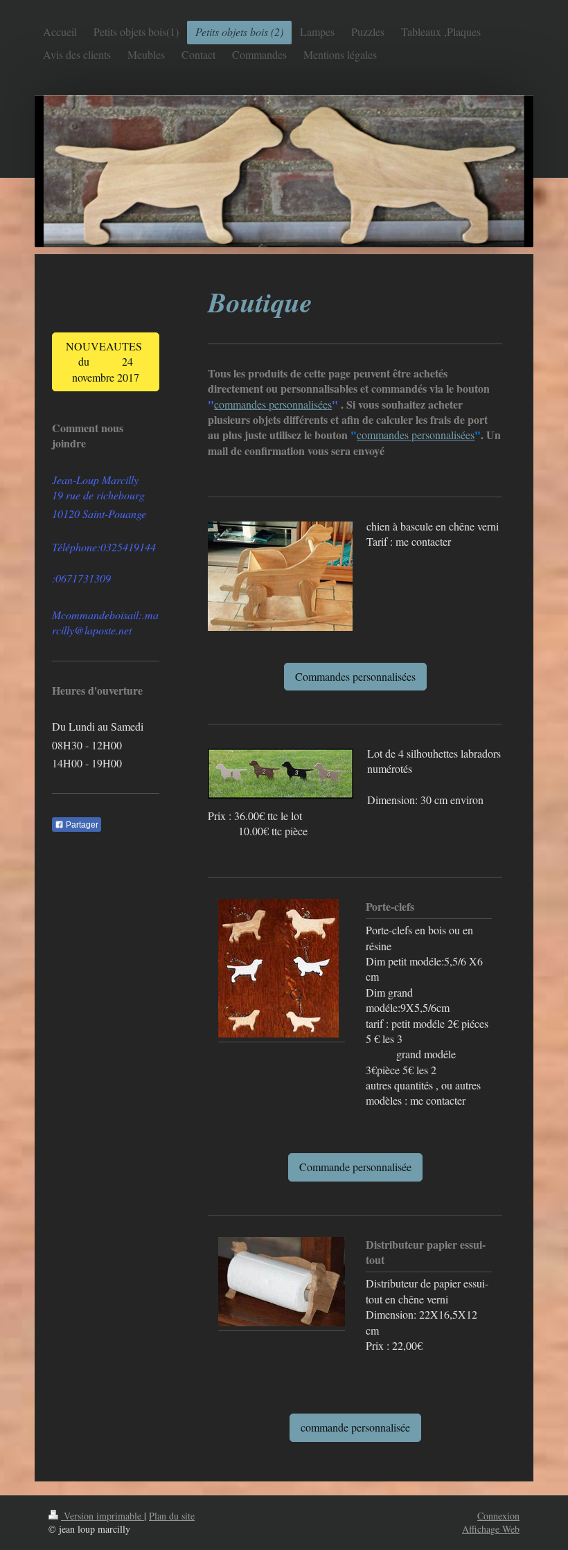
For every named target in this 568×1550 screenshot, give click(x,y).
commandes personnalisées (273, 404)
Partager (81, 825)
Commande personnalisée (355, 1166)
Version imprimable (102, 1515)
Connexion (498, 1515)
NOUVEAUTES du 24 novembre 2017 (105, 361)
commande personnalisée (355, 1427)
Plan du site (172, 1515)
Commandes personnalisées (355, 676)
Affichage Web (491, 1528)
